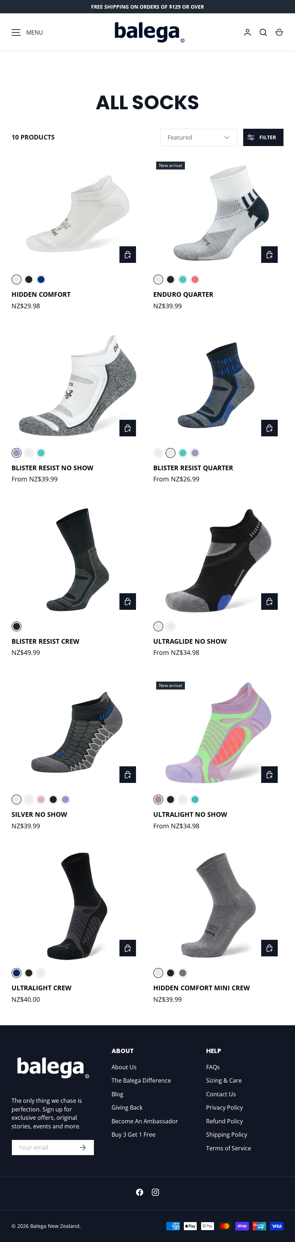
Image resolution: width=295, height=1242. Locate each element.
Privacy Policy (224, 1107)
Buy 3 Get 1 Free (133, 1134)
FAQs (213, 1067)
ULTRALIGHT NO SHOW (190, 814)
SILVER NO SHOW (39, 814)
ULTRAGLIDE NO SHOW (190, 641)
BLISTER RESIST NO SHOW (52, 467)
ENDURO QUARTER (183, 294)
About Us (124, 1067)
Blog (117, 1094)
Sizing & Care (224, 1080)
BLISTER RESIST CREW (45, 641)
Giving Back (127, 1107)
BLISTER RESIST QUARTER (193, 467)
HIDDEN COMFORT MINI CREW (201, 987)
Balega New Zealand (55, 1226)
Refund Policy (224, 1121)
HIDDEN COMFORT (41, 294)
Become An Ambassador (145, 1121)
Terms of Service (228, 1148)
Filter (267, 137)
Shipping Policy (226, 1134)
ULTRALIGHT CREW (41, 987)
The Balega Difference (141, 1080)
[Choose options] (127, 254)
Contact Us (221, 1094)
